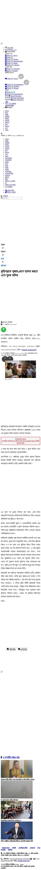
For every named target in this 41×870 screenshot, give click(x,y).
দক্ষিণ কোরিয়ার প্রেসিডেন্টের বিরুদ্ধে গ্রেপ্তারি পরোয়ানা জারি (17, 841)
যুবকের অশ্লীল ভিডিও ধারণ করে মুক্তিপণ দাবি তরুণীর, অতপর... (18, 779)
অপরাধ (7, 170)
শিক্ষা (6, 164)
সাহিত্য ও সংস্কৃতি (10, 181)
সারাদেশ (7, 122)
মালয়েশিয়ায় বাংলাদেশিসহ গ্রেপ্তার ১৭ (11, 820)
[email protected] (29, 349)
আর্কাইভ (10, 850)
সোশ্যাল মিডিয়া (9, 173)
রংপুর (2, 258)
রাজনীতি (7, 117)
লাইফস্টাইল (8, 160)
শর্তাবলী (14, 848)
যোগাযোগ (32, 848)
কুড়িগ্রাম (3, 265)
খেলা (6, 128)
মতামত (7, 162)
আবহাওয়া (7, 175)
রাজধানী (7, 120)
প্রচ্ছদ (3, 244)
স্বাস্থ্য (6, 168)
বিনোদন (7, 126)
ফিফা (6, 113)
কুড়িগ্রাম (12, 649)
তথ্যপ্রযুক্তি (8, 158)
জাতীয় (6, 115)
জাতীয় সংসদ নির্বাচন (10, 185)
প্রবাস (6, 130)
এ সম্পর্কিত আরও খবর (11, 757)
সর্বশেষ (7, 111)
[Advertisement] (20, 21)
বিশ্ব (6, 124)
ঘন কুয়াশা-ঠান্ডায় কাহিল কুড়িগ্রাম (9, 800)
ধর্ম (6, 183)
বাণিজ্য (7, 118)
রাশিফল (7, 177)
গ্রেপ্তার (24, 649)
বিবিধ (6, 179)
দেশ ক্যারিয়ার (8, 187)
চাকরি (6, 166)
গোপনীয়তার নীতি (22, 848)
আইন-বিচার (8, 171)
